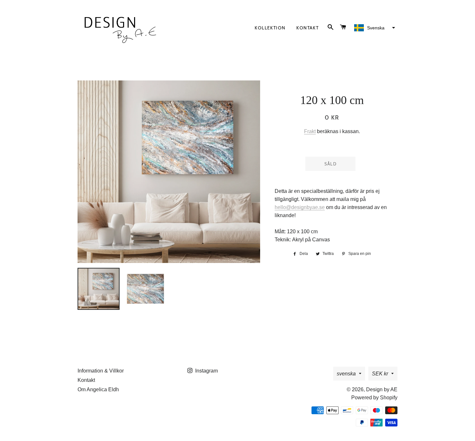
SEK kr (380, 373)
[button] (373, 27)
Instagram (206, 370)
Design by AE (381, 389)
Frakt (310, 131)
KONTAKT (307, 28)
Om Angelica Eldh (98, 389)
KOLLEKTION (270, 28)
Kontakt (86, 380)
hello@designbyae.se (300, 207)
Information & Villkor (101, 370)
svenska (346, 373)
